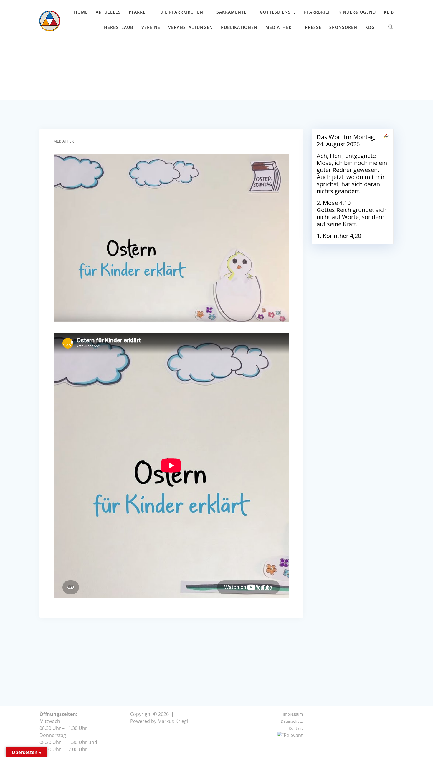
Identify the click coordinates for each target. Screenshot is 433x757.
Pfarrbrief (317, 12)
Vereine (150, 27)
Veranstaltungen (190, 27)
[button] (391, 28)
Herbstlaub (118, 27)
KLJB (389, 12)
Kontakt (296, 728)
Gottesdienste (278, 12)
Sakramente (231, 12)
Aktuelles (108, 12)
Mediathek (278, 27)
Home (81, 12)
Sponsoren (343, 27)
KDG (370, 27)
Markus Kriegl (173, 721)
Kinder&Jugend (357, 12)
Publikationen (239, 27)
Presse (313, 27)
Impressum (293, 714)
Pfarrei (138, 12)
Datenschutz (292, 721)
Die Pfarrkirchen (181, 12)
